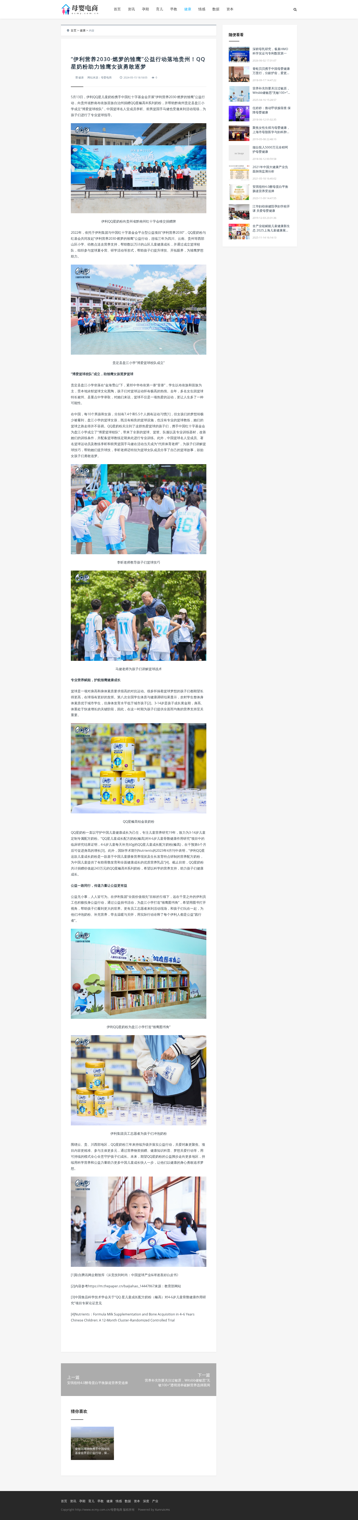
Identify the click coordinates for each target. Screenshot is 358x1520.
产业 (155, 1501)
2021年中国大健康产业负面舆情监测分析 (270, 169)
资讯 (131, 9)
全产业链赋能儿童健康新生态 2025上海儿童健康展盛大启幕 (271, 230)
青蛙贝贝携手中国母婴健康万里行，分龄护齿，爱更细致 (271, 72)
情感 (201, 9)
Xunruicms (162, 1510)
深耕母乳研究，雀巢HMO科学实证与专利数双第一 (270, 51)
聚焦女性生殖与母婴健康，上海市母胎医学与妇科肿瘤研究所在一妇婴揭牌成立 (271, 131)
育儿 (159, 9)
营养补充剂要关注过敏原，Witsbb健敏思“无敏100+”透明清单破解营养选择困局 (272, 92)
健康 (187, 9)
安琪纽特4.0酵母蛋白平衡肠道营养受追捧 (270, 188)
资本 (229, 9)
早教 (173, 9)
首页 (117, 9)
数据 (215, 9)
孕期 (145, 9)
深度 (146, 1501)
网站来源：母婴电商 (99, 77)
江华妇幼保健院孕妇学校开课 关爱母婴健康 (271, 208)
